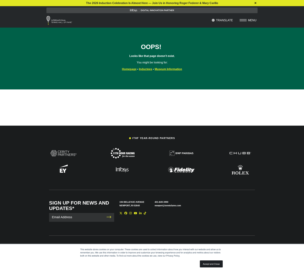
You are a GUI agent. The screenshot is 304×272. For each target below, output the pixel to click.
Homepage (129, 69)
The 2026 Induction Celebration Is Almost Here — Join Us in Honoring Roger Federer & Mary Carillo (152, 3)
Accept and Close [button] (211, 263)
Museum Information (168, 69)
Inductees (145, 69)
